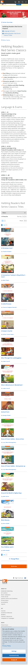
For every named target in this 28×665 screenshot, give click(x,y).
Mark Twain (6, 280)
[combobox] (8, 4)
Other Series (6, 40)
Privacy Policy (6, 646)
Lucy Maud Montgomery (9, 442)
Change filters (15, 559)
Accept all (14, 660)
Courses (3, 611)
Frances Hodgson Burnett (10, 307)
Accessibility (4, 602)
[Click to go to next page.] (6, 225)
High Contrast (19, 578)
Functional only (14, 655)
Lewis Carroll (6, 361)
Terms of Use (4, 596)
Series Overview (7, 22)
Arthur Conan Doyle (8, 334)
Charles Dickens (7, 251)
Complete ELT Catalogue (7, 618)
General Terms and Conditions (9, 598)
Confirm (19, 4)
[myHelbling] (19, 2)
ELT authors (4, 593)
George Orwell (6, 415)
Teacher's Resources (6, 616)
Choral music (4, 625)
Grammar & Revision (6, 612)
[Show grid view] (2, 221)
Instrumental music (6, 627)
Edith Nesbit (6, 550)
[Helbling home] (4, 581)
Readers (3, 614)
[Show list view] (5, 221)
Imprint (3, 604)
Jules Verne (6, 496)
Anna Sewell (6, 523)
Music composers (5, 594)
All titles (14, 566)
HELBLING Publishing (6, 591)
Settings (14, 651)
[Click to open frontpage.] (2, 2)
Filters (4, 213)
